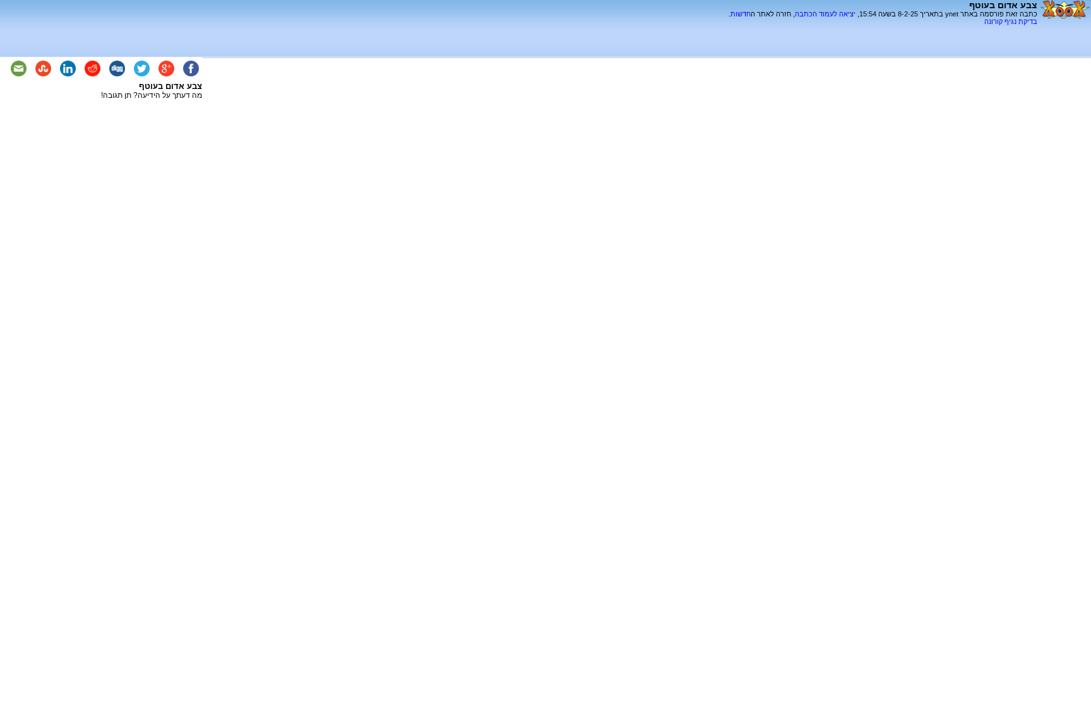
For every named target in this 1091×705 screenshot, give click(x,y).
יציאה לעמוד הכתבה (825, 14)
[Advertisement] (889, 30)
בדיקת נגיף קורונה (1010, 21)
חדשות (740, 14)
